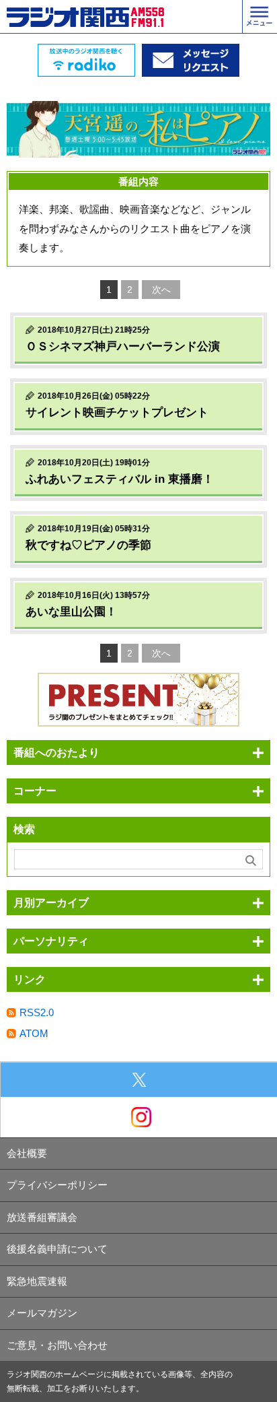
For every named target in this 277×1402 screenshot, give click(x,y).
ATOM (33, 1033)
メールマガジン (42, 1312)
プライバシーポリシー (57, 1185)
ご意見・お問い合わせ (57, 1345)
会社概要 (27, 1153)
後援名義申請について (57, 1249)
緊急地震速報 (37, 1281)
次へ (161, 289)
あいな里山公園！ (71, 611)
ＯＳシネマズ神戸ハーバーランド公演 (123, 346)
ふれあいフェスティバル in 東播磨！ (120, 479)
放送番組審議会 (42, 1217)
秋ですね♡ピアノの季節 (88, 545)
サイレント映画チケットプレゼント (117, 412)
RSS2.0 (36, 1012)
